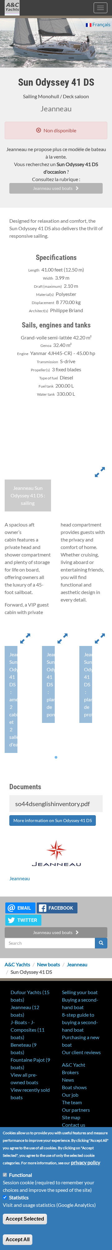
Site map (71, 1117)
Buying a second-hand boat (80, 1003)
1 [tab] (56, 757)
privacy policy (85, 1162)
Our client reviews (81, 1052)
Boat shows (74, 1087)
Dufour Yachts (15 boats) (30, 996)
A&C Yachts (17, 964)
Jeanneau (19, 878)
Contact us (73, 1125)
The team (72, 1102)
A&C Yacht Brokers (12, 15)
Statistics (19, 1197)
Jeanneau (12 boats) (25, 1011)
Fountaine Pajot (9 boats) (30, 1063)
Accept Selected (25, 1219)
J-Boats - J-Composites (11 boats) (27, 1029)
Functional (20, 1175)
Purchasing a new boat (80, 1041)
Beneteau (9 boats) (23, 1048)
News (68, 1080)
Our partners (76, 1110)
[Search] (101, 943)
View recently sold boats (30, 1093)
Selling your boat (80, 992)
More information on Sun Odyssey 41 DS (52, 820)
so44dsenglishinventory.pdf (52, 803)
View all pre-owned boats (24, 1078)
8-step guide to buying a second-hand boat (80, 1022)
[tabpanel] (19, 691)
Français (100, 24)
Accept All (18, 1239)
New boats (48, 964)
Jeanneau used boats (52, 188)
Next (98, 516)
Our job (70, 1095)
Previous (14, 516)
